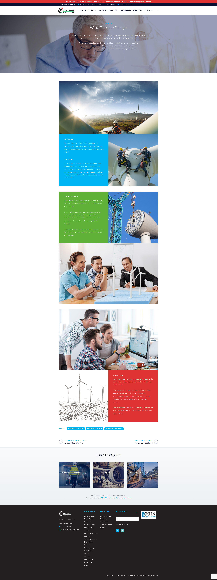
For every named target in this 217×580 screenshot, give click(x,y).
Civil (131, 465)
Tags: (62, 428)
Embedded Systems (74, 443)
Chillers (87, 536)
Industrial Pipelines (143, 443)
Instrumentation (106, 525)
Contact (87, 556)
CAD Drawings (89, 548)
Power (108, 24)
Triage (86, 530)
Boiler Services (87, 10)
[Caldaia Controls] (64, 9)
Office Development (139, 473)
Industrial (66, 465)
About (148, 10)
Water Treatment (90, 539)
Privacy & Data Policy (144, 575)
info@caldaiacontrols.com (122, 498)
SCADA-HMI (88, 551)
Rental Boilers (89, 527)
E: (59, 529)
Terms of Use (154, 575)
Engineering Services (131, 10)
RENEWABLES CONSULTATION (114, 428)
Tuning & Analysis (106, 516)
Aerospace (100, 465)
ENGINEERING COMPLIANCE (75, 428)
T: (59, 527)
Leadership (88, 562)
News (86, 565)
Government (88, 559)
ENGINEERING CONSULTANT (94, 428)
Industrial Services (108, 10)
